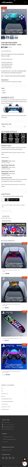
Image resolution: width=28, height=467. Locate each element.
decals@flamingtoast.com (9, 426)
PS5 (2, 388)
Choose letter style (6, 124)
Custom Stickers (4, 404)
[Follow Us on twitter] (10, 458)
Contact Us (5, 441)
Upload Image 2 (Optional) (8, 165)
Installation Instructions (8, 436)
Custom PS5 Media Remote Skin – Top (12, 338)
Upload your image (6, 145)
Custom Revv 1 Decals (5, 406)
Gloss (4, 90)
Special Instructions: (6, 177)
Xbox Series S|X (4, 393)
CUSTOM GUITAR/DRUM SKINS (7, 401)
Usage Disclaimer (6, 194)
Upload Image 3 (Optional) (8, 171)
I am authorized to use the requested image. (13, 196)
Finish (3, 88)
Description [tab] (5, 216)
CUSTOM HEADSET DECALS (6, 398)
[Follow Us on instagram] (6, 458)
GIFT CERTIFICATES (5, 409)
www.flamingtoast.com (8, 428)
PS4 (2, 390)
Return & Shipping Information (9, 439)
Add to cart (14, 199)
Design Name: (5, 79)
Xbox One (3, 396)
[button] (24, 12)
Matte (4, 92)
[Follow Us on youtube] (13, 458)
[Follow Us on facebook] (3, 458)
